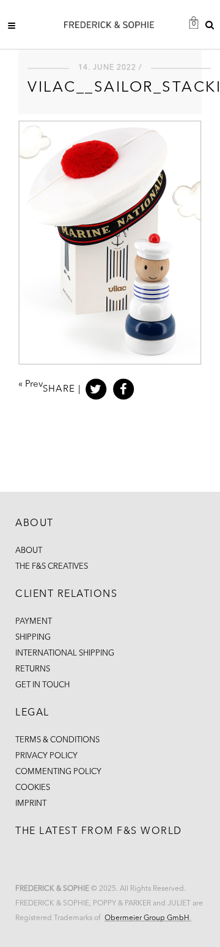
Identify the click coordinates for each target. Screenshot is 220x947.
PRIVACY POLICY (46, 756)
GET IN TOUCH (42, 685)
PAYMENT (33, 622)
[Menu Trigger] (15, 25)
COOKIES (32, 788)
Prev (34, 384)
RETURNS (32, 669)
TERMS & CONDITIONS (57, 740)
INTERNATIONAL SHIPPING (64, 653)
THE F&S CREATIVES (51, 567)
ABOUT (28, 551)
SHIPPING (33, 638)
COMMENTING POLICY (58, 772)
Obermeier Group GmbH (147, 918)
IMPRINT (30, 804)
